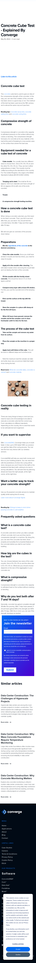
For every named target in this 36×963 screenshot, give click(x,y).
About (4, 832)
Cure (4, 882)
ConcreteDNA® (7, 879)
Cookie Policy (7, 860)
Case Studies (7, 848)
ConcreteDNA (9, 443)
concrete (7, 94)
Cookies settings (18, 944)
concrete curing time (19, 114)
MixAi (4, 891)
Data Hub (6, 885)
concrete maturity (15, 372)
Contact (5, 838)
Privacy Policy (7, 857)
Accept (18, 949)
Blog (3, 835)
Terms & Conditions (9, 854)
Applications (7, 829)
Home (4, 825)
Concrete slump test (17, 112)
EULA (4, 863)
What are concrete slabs (18, 370)
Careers (5, 851)
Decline (18, 954)
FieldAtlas (6, 888)
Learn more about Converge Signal (13, 498)
